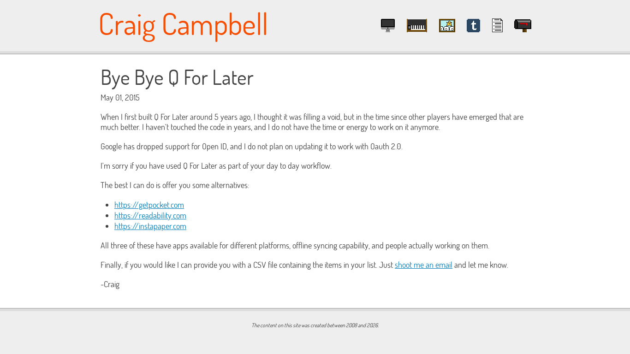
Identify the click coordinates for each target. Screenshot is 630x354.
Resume (497, 25)
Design (447, 25)
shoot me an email (423, 265)
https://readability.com (150, 215)
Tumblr (474, 25)
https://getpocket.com (149, 205)
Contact (522, 25)
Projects (387, 25)
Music (417, 25)
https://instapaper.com (150, 226)
